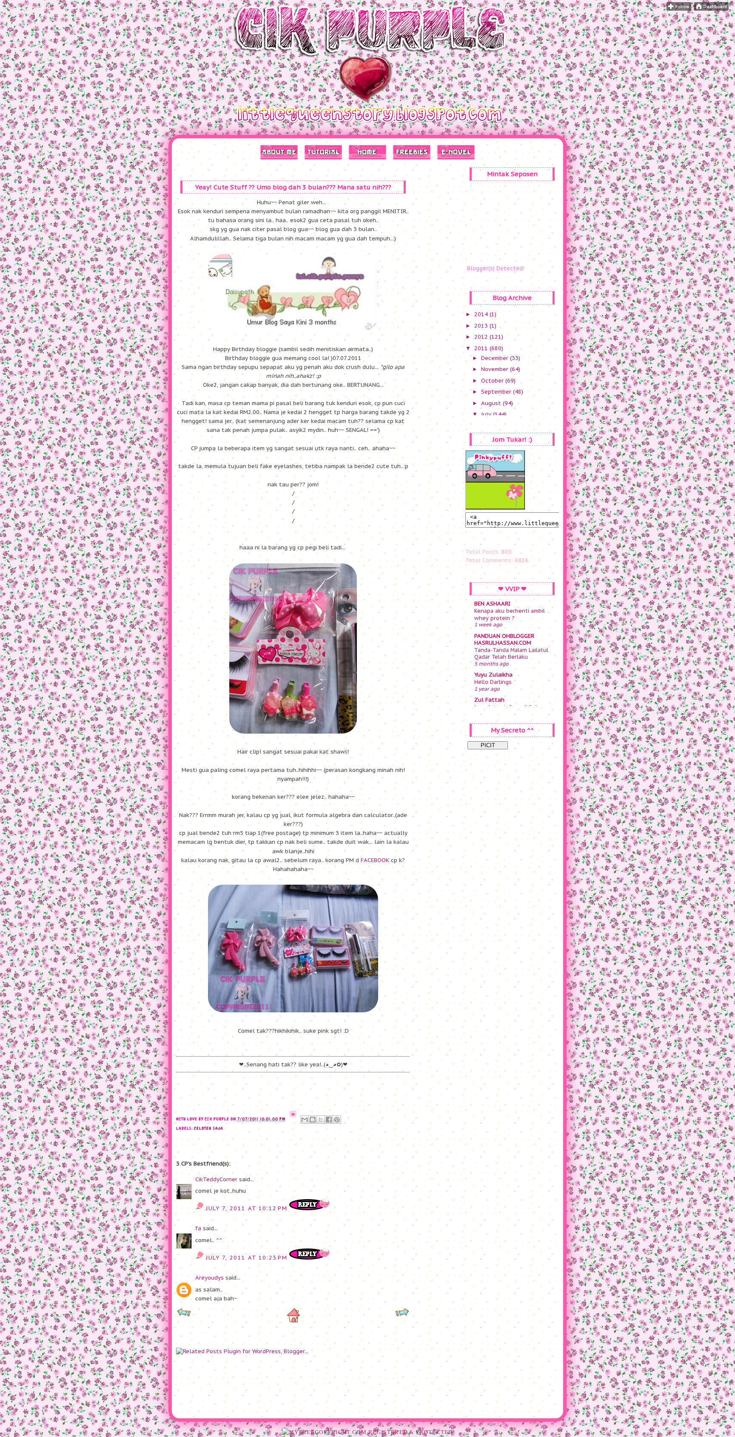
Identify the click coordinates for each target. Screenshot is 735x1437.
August (492, 403)
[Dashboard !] (711, 9)
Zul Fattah (489, 699)
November (495, 369)
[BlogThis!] (312, 1119)
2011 (482, 348)
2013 (482, 325)
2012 (482, 336)
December (495, 358)
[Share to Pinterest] (337, 1119)
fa (198, 1228)
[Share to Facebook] (329, 1119)
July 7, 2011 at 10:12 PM (247, 1208)
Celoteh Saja (208, 1128)
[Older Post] (402, 1315)
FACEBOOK (375, 860)
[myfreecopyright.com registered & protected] (367, 1432)
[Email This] (304, 1119)
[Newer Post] (184, 1315)
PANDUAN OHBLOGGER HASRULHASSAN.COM (504, 639)
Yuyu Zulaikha (493, 674)
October (493, 380)
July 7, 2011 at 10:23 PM (247, 1257)
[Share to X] (320, 1119)
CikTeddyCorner (216, 1179)
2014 (482, 314)
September (497, 391)
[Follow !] (679, 9)
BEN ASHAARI (492, 603)
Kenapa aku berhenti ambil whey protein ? (509, 614)
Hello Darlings (493, 681)
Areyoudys (209, 1277)
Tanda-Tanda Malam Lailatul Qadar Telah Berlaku (511, 653)
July (487, 414)
